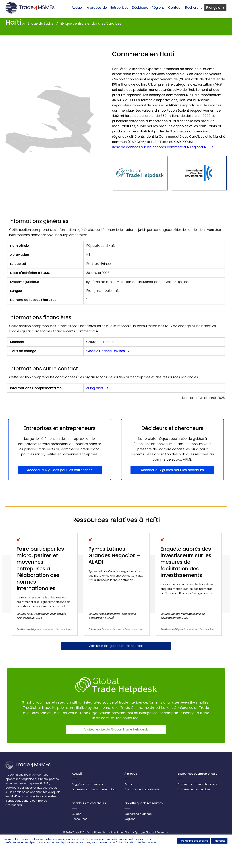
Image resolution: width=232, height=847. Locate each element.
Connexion (162, 832)
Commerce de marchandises (197, 784)
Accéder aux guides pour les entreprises (59, 470)
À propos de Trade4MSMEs (142, 789)
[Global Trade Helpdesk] (139, 173)
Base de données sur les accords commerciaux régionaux (160, 147)
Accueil (77, 7)
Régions (158, 7)
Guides (76, 814)
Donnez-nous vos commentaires (94, 789)
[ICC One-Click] (198, 173)
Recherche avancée (138, 814)
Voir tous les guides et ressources (116, 645)
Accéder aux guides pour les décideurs (172, 470)
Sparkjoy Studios (144, 832)
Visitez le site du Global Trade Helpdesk (116, 729)
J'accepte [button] (219, 840)
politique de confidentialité (107, 832)
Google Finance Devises (106, 351)
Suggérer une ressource (88, 784)
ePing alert (95, 388)
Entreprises (119, 7)
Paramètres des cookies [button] (193, 840)
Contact (175, 7)
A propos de (97, 7)
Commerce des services (194, 789)
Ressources (79, 819)
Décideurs (140, 7)
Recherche (193, 7)
